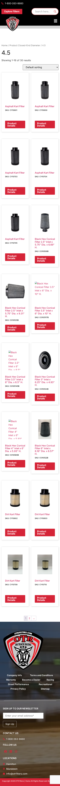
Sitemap (45, 688)
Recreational (45, 684)
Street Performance (18, 684)
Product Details (11, 124)
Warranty (11, 679)
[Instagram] (16, 751)
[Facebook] (5, 751)
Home (4, 45)
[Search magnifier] (55, 11)
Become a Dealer (31, 679)
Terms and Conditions (41, 675)
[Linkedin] (10, 751)
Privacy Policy (18, 688)
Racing (50, 679)
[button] (30, 21)
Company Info (14, 675)
